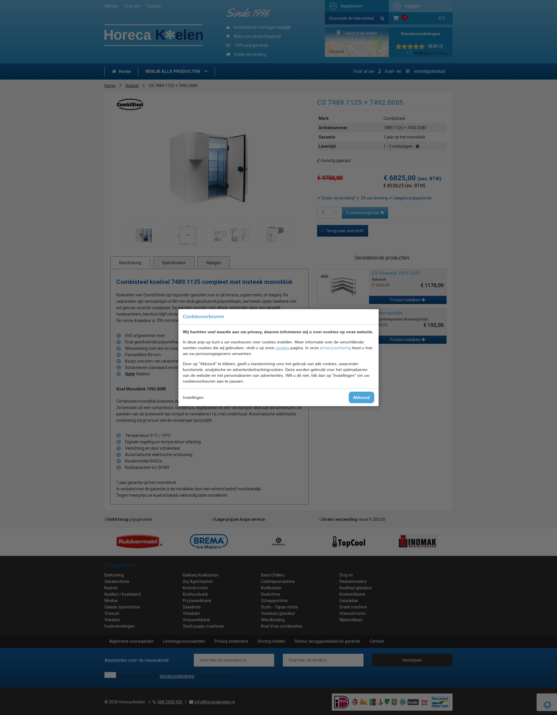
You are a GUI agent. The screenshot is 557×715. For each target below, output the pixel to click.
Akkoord (361, 397)
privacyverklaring (335, 347)
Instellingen (193, 397)
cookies (282, 347)
